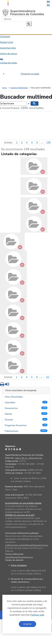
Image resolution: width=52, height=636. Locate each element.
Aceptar (27, 624)
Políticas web (37, 614)
